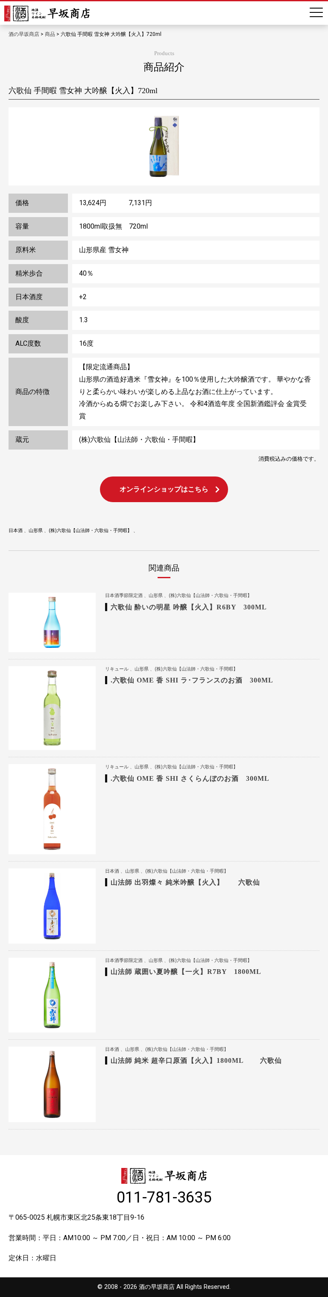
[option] (164, 146)
